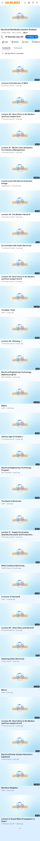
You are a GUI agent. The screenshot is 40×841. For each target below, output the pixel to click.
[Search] (25, 2)
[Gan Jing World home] (12, 2)
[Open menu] (2, 2)
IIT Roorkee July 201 (14, 37)
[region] (20, 16)
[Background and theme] (33, 2)
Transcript (18, 48)
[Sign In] (37, 2)
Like (6, 42)
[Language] (29, 2)
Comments (6, 48)
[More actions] (38, 83)
